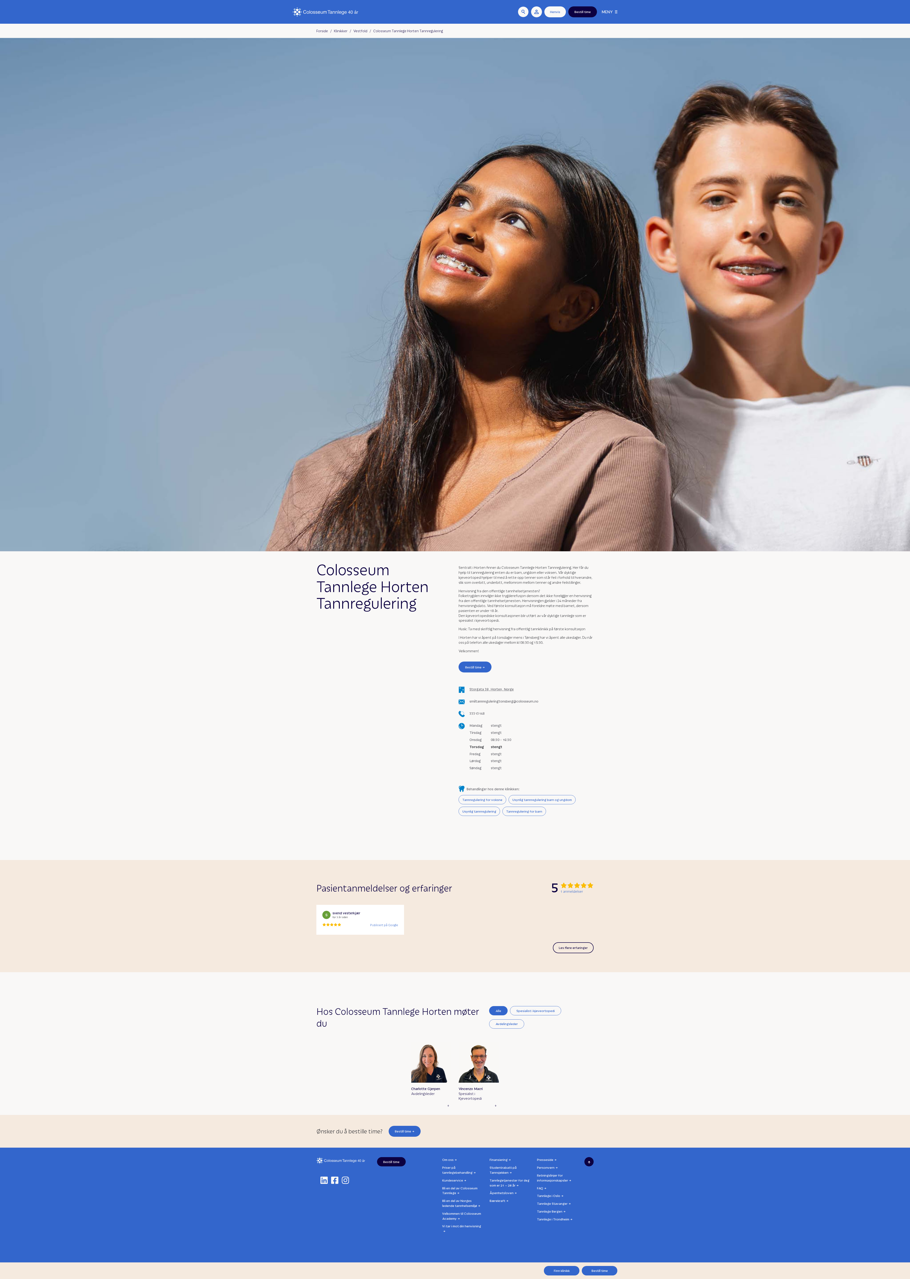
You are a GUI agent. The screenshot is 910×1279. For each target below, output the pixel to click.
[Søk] (523, 12)
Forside (322, 31)
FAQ (540, 1188)
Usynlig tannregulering (479, 811)
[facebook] (335, 1180)
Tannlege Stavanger (552, 1203)
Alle (498, 1011)
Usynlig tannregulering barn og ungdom (542, 800)
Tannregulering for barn (524, 811)
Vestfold (360, 31)
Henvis (555, 12)
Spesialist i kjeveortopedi (535, 1011)
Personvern (546, 1167)
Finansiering (499, 1160)
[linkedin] (324, 1180)
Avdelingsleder (507, 1024)
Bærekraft (497, 1201)
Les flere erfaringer (573, 948)
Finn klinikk (562, 1271)
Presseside (545, 1160)
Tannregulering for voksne (482, 800)
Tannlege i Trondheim (553, 1219)
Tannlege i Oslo (548, 1196)
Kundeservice (452, 1180)
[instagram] (345, 1180)
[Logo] (325, 12)
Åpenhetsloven (502, 1193)
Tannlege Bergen (549, 1211)
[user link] (536, 11)
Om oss (448, 1160)
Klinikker (340, 31)
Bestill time (473, 667)
